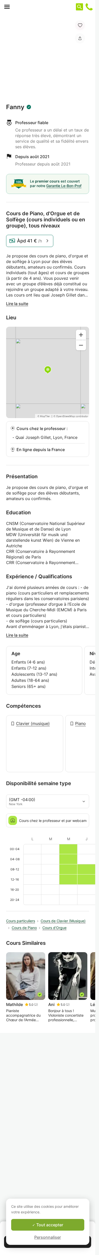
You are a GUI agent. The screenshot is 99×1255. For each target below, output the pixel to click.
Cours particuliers (20, 921)
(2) (36, 1004)
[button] (80, 25)
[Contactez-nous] (89, 6)
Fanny (15, 107)
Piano (80, 723)
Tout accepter (49, 1224)
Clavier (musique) (33, 723)
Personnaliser (47, 1237)
